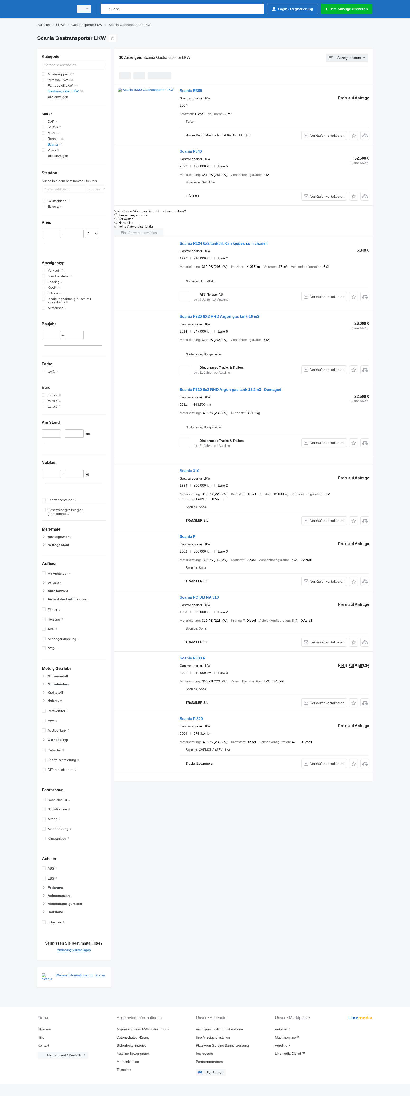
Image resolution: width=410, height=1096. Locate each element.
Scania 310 (189, 471)
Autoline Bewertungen (133, 1053)
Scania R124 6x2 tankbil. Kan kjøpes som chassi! (224, 243)
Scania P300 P (192, 658)
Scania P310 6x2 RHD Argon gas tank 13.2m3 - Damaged (230, 390)
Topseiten (124, 1070)
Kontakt (43, 1045)
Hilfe (41, 1037)
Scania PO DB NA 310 (199, 597)
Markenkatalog (128, 1061)
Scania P (188, 537)
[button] (353, 135)
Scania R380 (191, 91)
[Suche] (105, 9)
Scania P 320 (191, 719)
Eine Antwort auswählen (139, 233)
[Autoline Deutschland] (54, 9)
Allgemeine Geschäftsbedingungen (143, 1029)
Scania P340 (191, 151)
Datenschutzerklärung (133, 1037)
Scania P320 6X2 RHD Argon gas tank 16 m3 (219, 317)
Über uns (44, 1029)
